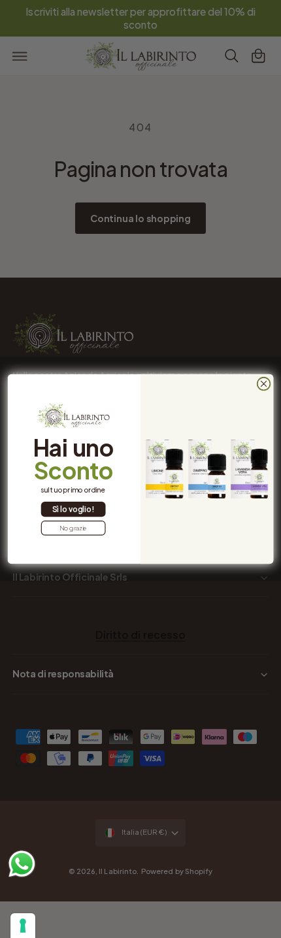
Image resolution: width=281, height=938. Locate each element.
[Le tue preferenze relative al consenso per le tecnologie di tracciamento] (22, 925)
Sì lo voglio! (72, 509)
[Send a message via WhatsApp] (22, 864)
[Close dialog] (263, 383)
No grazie (73, 528)
